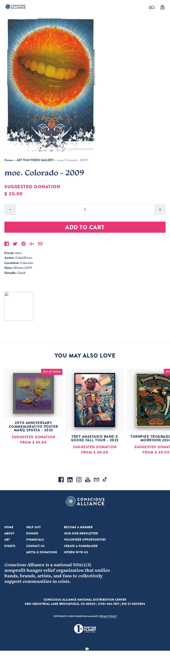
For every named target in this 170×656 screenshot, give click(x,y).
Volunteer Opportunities (85, 539)
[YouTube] (87, 480)
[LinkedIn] (70, 480)
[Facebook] (61, 480)
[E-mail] (96, 480)
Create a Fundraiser (81, 546)
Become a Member (78, 527)
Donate (32, 533)
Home (8, 160)
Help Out (33, 527)
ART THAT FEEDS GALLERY (35, 160)
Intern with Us (76, 552)
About (9, 533)
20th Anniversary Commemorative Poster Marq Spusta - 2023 (33, 426)
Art (7, 539)
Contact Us (35, 546)
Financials (35, 539)
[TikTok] (105, 480)
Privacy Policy (108, 616)
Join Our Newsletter (81, 533)
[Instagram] (78, 480)
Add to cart (85, 227)
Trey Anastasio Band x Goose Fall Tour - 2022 (95, 438)
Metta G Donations (41, 552)
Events (9, 546)
